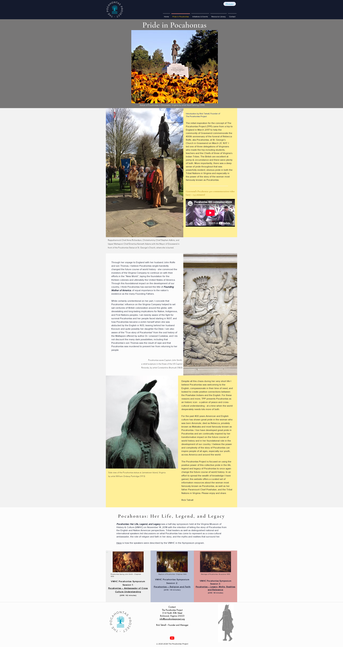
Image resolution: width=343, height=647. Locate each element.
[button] (229, 4)
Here (119, 543)
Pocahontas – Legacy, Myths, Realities (215, 587)
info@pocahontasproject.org (172, 618)
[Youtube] (172, 638)
